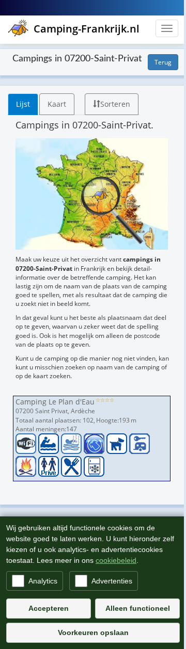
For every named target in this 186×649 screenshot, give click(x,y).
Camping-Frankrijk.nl (87, 29)
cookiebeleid (116, 560)
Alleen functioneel (137, 608)
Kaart (57, 104)
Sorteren (115, 104)
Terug (163, 62)
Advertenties (111, 581)
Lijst (23, 104)
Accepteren (48, 608)
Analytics (42, 581)
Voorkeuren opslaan (93, 632)
